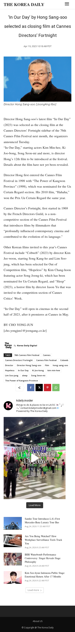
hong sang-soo (60, 365)
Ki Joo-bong (38, 370)
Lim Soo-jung (11, 375)
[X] (39, 387)
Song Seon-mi (38, 375)
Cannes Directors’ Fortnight (19, 360)
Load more (33, 590)
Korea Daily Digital (27, 345)
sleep (24, 375)
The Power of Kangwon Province (21, 380)
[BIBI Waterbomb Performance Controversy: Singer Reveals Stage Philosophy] (13, 559)
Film (47, 365)
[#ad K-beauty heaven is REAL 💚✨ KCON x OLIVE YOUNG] (35, 458)
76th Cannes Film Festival (26, 355)
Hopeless (9, 370)
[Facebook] (30, 387)
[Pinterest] (47, 387)
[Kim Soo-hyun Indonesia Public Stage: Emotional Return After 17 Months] (13, 577)
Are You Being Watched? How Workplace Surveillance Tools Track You (43, 539)
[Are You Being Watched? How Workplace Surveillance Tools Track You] (13, 540)
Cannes (46, 355)
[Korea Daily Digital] (9, 345)
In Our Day (23, 370)
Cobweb (64, 360)
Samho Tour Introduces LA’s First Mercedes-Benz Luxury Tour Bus (42, 520)
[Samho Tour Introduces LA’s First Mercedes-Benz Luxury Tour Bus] (13, 523)
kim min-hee (54, 370)
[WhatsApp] (56, 387)
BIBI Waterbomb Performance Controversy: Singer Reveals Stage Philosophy (42, 558)
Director (9, 365)
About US (37, 621)
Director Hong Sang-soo (29, 365)
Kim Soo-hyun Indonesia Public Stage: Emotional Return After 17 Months (45, 574)
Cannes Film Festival (46, 360)
